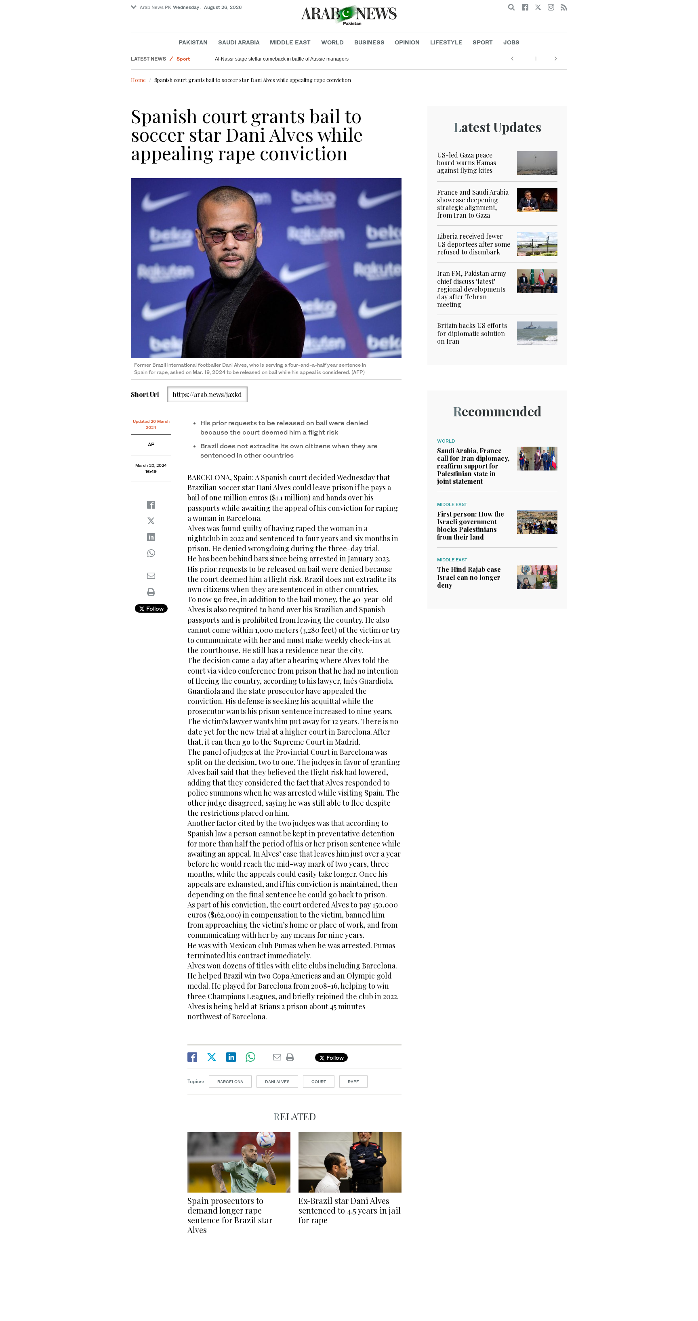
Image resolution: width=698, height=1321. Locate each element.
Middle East (290, 42)
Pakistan (193, 42)
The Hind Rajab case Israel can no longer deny (469, 577)
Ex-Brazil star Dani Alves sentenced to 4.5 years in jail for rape (350, 1210)
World (332, 42)
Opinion (407, 42)
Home (138, 79)
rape (353, 1081)
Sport (483, 42)
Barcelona (230, 1081)
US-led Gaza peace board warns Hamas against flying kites (466, 162)
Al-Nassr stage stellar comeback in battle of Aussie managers (282, 59)
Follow (154, 608)
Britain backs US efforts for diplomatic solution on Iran (472, 333)
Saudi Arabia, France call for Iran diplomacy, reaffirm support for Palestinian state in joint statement (473, 466)
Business (369, 42)
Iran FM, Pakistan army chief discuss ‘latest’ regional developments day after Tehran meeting (471, 289)
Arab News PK (155, 7)
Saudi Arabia (239, 42)
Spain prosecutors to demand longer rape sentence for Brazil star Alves (229, 1215)
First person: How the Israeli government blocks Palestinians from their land (470, 526)
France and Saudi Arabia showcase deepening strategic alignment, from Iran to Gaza (473, 204)
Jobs (511, 42)
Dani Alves (277, 1081)
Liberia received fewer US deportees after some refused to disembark (473, 244)
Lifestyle (446, 42)
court (318, 1081)
